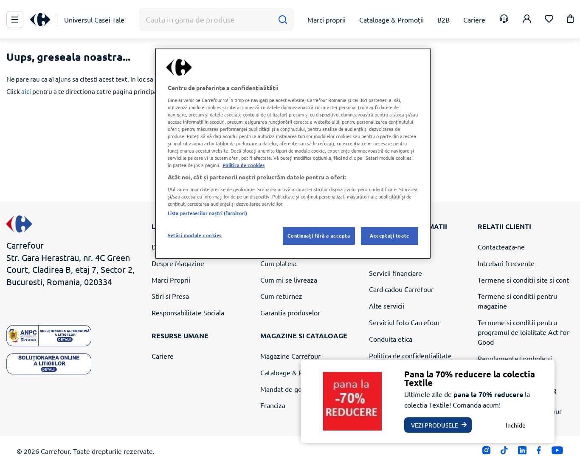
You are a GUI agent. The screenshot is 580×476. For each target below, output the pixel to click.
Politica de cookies (243, 165)
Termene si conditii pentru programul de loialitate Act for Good (523, 332)
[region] (293, 153)
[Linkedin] (522, 452)
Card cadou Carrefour (401, 289)
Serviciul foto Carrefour (404, 322)
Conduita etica (390, 338)
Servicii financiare (395, 273)
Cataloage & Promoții (292, 372)
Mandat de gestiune (290, 389)
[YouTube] (557, 452)
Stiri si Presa (170, 296)
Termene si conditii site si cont (523, 279)
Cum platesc (278, 263)
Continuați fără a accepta (318, 235)
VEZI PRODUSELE (434, 425)
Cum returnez (281, 296)
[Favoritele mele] (549, 20)
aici (26, 91)
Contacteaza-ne (501, 246)
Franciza (272, 405)
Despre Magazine (178, 263)
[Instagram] (486, 452)
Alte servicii (386, 305)
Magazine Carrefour (290, 355)
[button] (570, 20)
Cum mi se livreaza (288, 279)
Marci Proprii (171, 279)
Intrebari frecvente (506, 263)
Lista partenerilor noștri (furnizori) (207, 213)
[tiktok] (504, 452)
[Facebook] (539, 452)
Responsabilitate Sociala (188, 312)
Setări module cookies (195, 235)
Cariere (163, 355)
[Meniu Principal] (14, 19)
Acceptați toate (389, 235)
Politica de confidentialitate (410, 355)
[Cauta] (282, 19)
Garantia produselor (290, 312)
